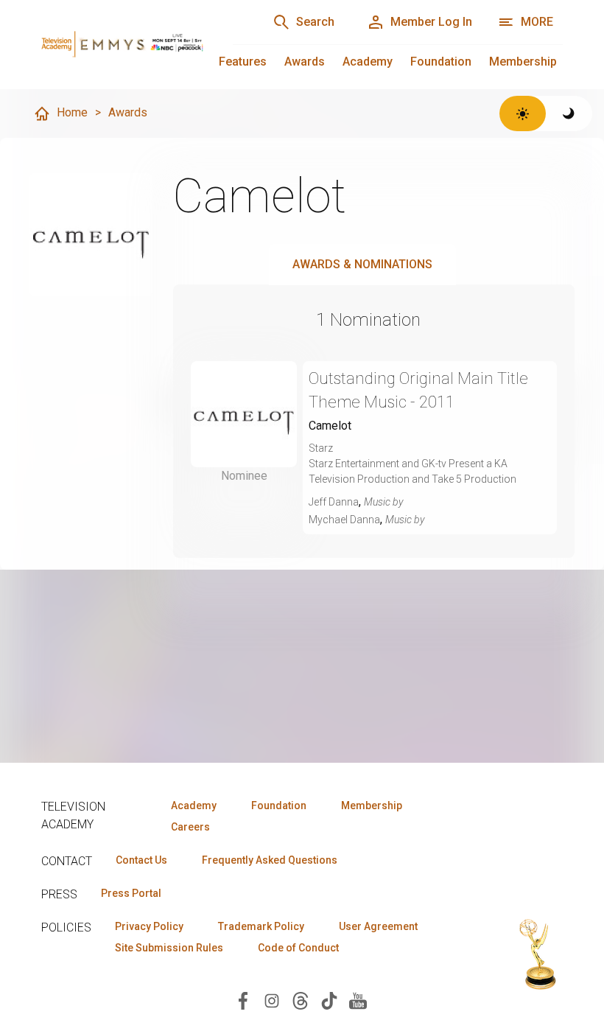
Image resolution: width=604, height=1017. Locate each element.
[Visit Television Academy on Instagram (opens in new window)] (271, 999)
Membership (523, 62)
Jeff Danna (334, 502)
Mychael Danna (344, 519)
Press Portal (131, 893)
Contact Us (141, 860)
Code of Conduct (298, 948)
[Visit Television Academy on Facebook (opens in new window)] (243, 999)
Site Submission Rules (169, 948)
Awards (304, 62)
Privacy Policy (149, 926)
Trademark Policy (261, 926)
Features (243, 62)
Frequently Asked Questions (269, 860)
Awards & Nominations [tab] (362, 264)
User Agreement (378, 926)
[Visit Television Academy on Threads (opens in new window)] (300, 999)
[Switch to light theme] (522, 113)
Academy (368, 62)
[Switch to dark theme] (569, 113)
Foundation (440, 62)
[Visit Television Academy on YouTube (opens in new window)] (358, 999)
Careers (190, 827)
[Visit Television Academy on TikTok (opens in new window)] (329, 999)
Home (72, 112)
